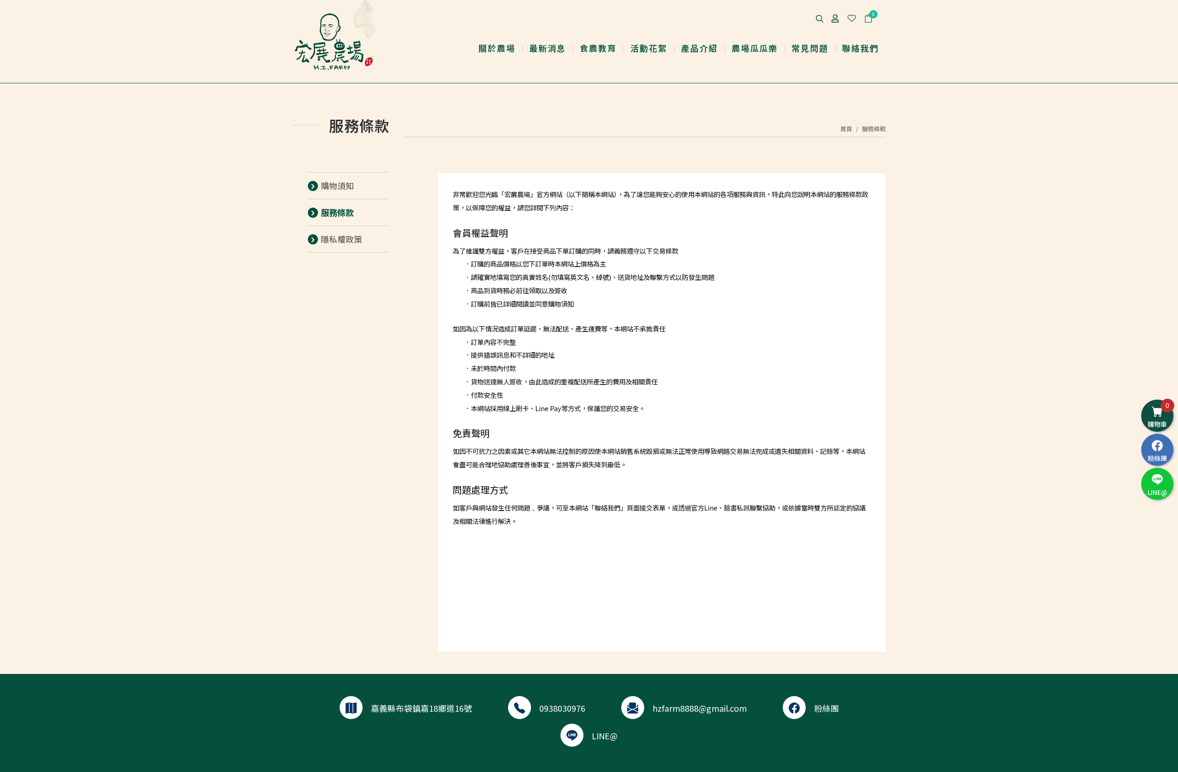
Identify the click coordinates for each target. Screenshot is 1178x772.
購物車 (1158, 415)
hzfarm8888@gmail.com (700, 708)
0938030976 (562, 708)
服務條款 (874, 128)
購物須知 (337, 186)
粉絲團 (826, 708)
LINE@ (605, 736)
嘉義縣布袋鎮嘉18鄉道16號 (421, 708)
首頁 (846, 128)
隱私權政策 (341, 239)
